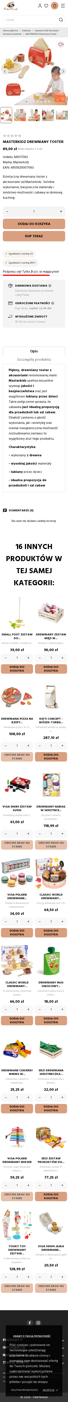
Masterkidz (21, 162)
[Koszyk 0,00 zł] (54, 5)
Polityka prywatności (24, 1390)
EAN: (6, 167)
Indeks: (8, 157)
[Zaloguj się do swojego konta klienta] (40, 5)
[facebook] (30, 1323)
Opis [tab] (34, 351)
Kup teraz (34, 236)
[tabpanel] (34, 71)
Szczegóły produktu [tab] (34, 360)
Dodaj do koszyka (34, 224)
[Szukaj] (61, 19)
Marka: (7, 162)
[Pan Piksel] (16, 6)
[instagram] (38, 1323)
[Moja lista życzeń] (46, 6)
